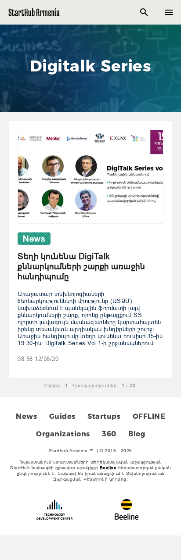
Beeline (108, 468)
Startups (103, 416)
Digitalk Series (91, 65)
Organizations (63, 434)
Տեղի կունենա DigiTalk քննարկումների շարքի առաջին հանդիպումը (81, 266)
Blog (136, 434)
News (26, 416)
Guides (62, 416)
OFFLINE (149, 416)
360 (109, 434)
